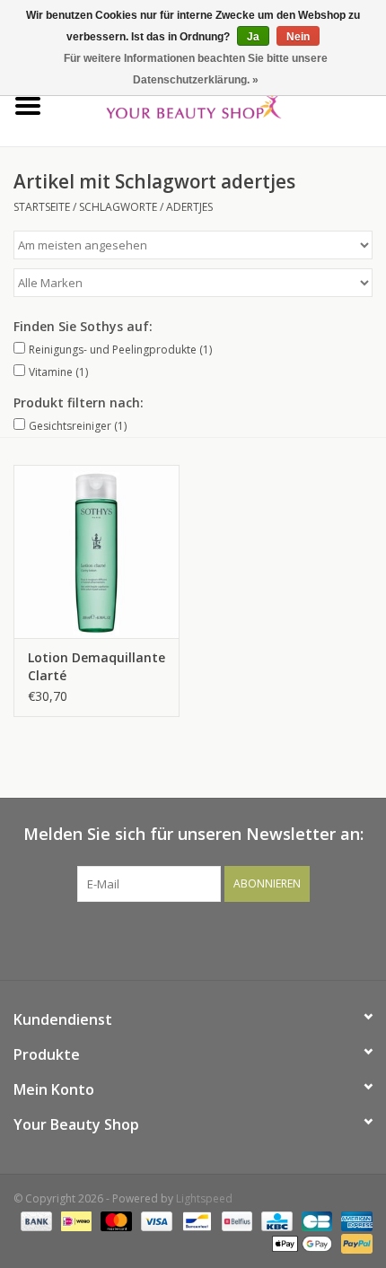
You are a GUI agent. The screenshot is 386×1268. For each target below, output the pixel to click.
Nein (298, 37)
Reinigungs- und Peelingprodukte (120, 349)
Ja (253, 37)
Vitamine (58, 372)
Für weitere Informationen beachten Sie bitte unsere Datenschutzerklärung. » (196, 69)
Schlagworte (118, 206)
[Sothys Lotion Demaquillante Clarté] (96, 552)
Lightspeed (204, 1198)
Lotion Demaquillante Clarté (96, 666)
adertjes (189, 206)
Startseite (41, 206)
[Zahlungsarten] (34, 1221)
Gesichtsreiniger (78, 425)
